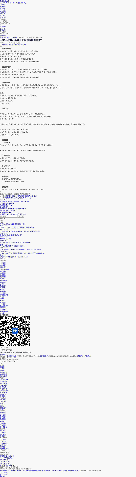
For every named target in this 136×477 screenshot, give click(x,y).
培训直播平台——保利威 (7, 211)
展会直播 (3, 418)
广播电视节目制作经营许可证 (71, 471)
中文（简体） (4, 474)
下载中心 (3, 432)
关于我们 (3, 440)
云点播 (2, 300)
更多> (8, 269)
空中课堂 (3, 304)
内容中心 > (7, 37)
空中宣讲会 (3, 427)
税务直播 (3, 425)
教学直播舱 (3, 374)
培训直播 (17, 45)
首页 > (2, 37)
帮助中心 (23, 3)
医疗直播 (3, 271)
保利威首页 (10, 3)
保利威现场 (3, 376)
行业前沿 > (15, 37)
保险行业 (3, 407)
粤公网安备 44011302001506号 (52, 471)
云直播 (2, 279)
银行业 (2, 403)
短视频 (2, 284)
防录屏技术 (3, 392)
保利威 (2, 297)
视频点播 (3, 277)
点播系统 (87, 356)
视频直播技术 (44, 356)
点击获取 (27, 194)
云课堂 (2, 313)
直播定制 (3, 394)
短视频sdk (3, 387)
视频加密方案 (4, 391)
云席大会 (3, 421)
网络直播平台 (4, 311)
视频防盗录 (3, 308)
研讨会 (2, 371)
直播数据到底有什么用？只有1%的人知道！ (18, 198)
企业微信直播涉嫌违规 (7, 203)
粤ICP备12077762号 (20, 471)
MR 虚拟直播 (4, 380)
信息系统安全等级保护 (34, 471)
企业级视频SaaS (11, 356)
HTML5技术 (3, 385)
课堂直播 (3, 275)
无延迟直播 (3, 3)
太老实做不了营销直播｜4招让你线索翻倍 (13, 209)
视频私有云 (3, 372)
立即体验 (3, 354)
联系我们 (3, 445)
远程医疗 (3, 409)
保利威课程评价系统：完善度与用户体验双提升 (14, 201)
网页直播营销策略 (5, 212)
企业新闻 (3, 441)
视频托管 (3, 309)
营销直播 (3, 416)
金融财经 (3, 401)
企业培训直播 (4, 45)
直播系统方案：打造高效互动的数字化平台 (13, 214)
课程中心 (3, 434)
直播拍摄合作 (4, 449)
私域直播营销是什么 (6, 205)
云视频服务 (3, 280)
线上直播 (3, 293)
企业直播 (11, 45)
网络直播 (3, 291)
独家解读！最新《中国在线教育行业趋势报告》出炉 (21, 196)
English (2, 476)
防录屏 (2, 299)
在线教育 (3, 286)
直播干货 (3, 436)
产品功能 (17, 3)
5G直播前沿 (3, 443)
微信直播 (3, 302)
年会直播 (3, 423)
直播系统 (80, 356)
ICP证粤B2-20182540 (7, 471)
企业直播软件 (4, 306)
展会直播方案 (4, 207)
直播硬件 (3, 396)
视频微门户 (3, 381)
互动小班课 (3, 389)
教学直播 (3, 282)
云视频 (2, 289)
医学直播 (3, 273)
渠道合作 (3, 447)
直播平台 (23, 45)
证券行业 (3, 405)
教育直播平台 (4, 295)
